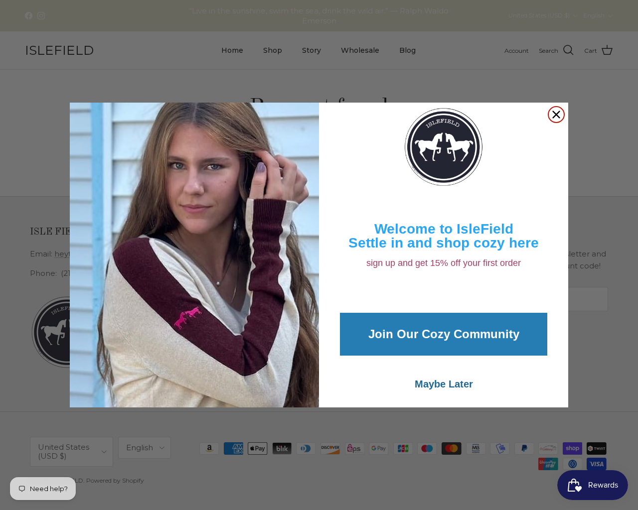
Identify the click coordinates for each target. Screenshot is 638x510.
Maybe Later (444, 384)
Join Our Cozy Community (443, 334)
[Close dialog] (556, 115)
